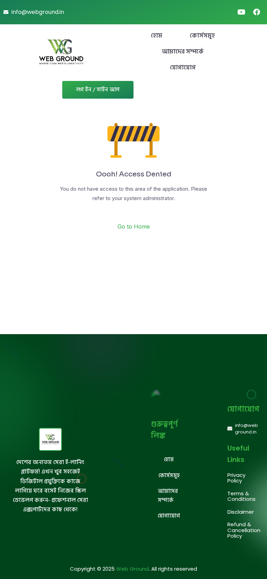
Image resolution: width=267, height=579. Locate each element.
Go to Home (134, 226)
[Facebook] (257, 12)
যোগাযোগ (183, 68)
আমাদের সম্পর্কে (183, 52)
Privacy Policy (236, 478)
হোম (156, 36)
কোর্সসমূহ (202, 36)
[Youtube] (241, 12)
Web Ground (132, 568)
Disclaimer (240, 511)
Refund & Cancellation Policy (243, 530)
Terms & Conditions (241, 496)
